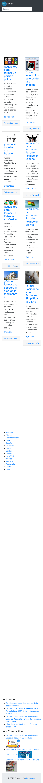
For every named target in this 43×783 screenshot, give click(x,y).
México (9, 435)
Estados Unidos (12, 438)
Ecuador (9, 432)
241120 (28, 129)
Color (34, 129)
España (28, 195)
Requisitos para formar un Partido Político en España (32, 151)
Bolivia (28, 263)
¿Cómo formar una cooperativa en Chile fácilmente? (11, 289)
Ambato (9, 461)
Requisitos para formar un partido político (10, 73)
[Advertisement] (21, 33)
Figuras (7, 266)
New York (10, 456)
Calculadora (9, 192)
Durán (8, 469)
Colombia (10, 446)
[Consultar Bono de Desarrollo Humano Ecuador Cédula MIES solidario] (13, 743)
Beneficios (8, 338)
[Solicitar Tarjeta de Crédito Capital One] (11, 766)
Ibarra (8, 467)
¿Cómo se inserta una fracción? (10, 149)
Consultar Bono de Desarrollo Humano (22, 716)
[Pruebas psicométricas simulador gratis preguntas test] (25, 754)
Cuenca (9, 453)
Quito (8, 448)
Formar (7, 123)
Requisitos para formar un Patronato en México (10, 213)
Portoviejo (10, 464)
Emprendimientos (32, 343)
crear (33, 263)
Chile (15, 338)
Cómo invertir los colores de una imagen (32, 78)
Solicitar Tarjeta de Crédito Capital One (22, 760)
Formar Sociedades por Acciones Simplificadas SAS (32, 293)
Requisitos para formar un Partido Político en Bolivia (32, 216)
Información (15, 123)
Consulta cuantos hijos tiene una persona (23, 708)
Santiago (9, 451)
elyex (10, 3)
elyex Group (30, 778)
